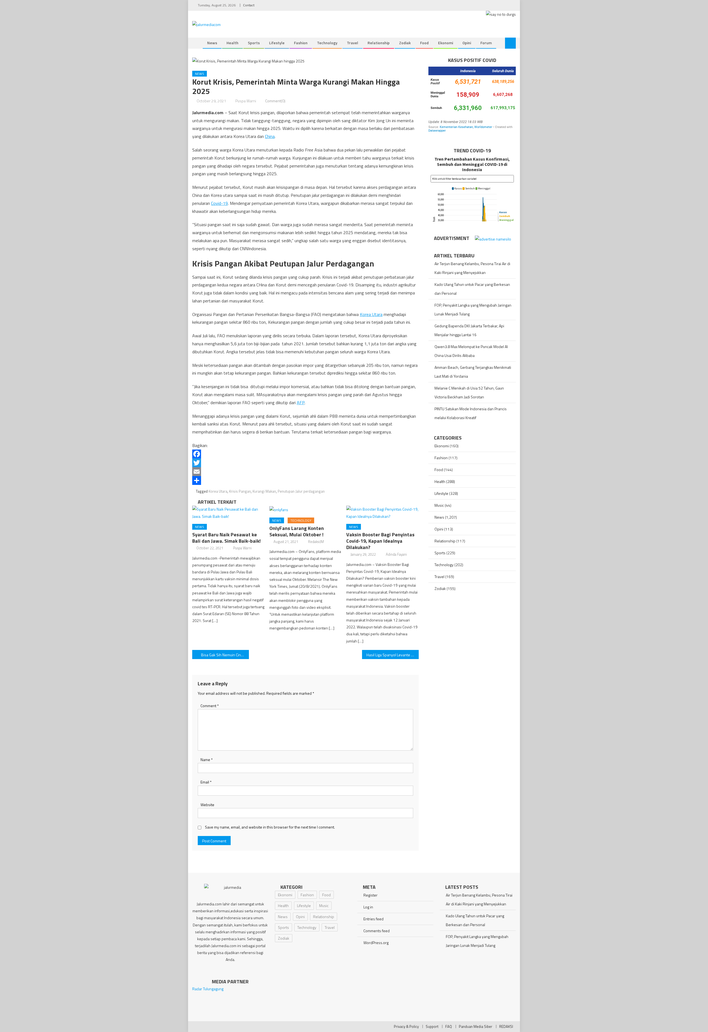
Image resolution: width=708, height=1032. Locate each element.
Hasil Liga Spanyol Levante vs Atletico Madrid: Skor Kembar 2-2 (392, 655)
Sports (254, 43)
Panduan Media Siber (475, 1026)
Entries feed (373, 919)
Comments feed (376, 931)
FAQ (448, 1026)
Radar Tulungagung (207, 989)
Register (370, 895)
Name (207, 759)
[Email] (305, 471)
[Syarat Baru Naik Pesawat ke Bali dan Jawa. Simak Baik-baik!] (228, 512)
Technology (327, 43)
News (212, 43)
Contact (248, 5)
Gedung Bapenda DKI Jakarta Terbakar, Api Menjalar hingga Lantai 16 (469, 330)
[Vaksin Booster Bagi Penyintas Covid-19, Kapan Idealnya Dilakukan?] (382, 512)
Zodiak (405, 43)
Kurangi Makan (264, 491)
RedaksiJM (316, 541)
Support (432, 1026)
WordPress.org (376, 942)
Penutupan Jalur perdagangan (301, 491)
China (270, 136)
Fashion (301, 43)
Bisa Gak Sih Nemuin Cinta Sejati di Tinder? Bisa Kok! (225, 655)
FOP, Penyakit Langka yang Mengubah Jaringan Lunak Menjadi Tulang (472, 309)
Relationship (379, 43)
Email (206, 782)
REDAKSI (506, 1026)
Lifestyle (277, 43)
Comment (210, 706)
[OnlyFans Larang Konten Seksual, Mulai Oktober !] (305, 509)
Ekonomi (445, 43)
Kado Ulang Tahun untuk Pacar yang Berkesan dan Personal (472, 288)
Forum (486, 43)
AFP (300, 402)
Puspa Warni (245, 101)
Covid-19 (219, 203)
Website (207, 805)
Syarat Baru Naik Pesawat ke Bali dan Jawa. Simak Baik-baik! (226, 538)
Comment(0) (275, 101)
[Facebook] (305, 454)
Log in (368, 907)
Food (424, 43)
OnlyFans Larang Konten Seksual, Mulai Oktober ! (296, 531)
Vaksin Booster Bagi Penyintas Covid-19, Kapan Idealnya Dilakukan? (380, 541)
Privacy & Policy (406, 1026)
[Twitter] (305, 462)
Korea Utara (371, 314)
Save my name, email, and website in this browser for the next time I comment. (270, 827)
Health (232, 43)
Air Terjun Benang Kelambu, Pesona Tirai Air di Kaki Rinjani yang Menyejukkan (472, 268)
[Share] (305, 480)
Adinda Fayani (396, 554)
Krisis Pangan (240, 491)
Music (439, 505)
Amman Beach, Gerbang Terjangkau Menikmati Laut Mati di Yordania (472, 371)
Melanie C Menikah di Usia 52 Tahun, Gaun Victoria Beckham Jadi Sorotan (469, 392)
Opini (466, 43)
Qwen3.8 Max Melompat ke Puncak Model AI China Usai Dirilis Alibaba (471, 351)
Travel (352, 43)
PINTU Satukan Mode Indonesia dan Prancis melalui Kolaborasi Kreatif (470, 413)
